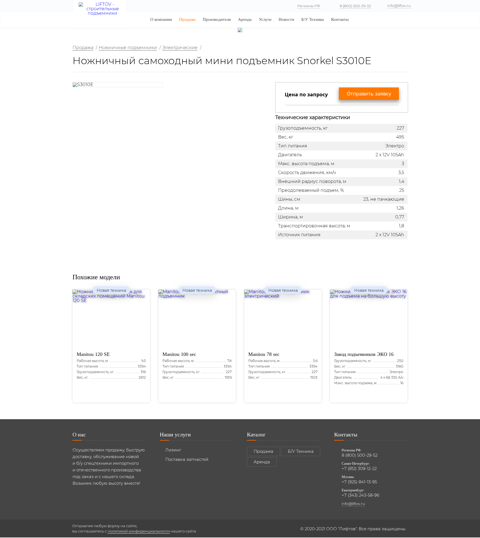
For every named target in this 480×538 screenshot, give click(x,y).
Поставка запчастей (186, 459)
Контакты (340, 19)
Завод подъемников (364, 354)
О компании (161, 19)
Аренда (245, 19)
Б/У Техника (312, 19)
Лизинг (173, 449)
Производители (217, 19)
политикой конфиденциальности (139, 531)
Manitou (93, 354)
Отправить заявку (369, 93)
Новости (286, 19)
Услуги (265, 19)
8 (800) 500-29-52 (355, 6)
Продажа (187, 19)
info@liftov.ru (399, 5)
